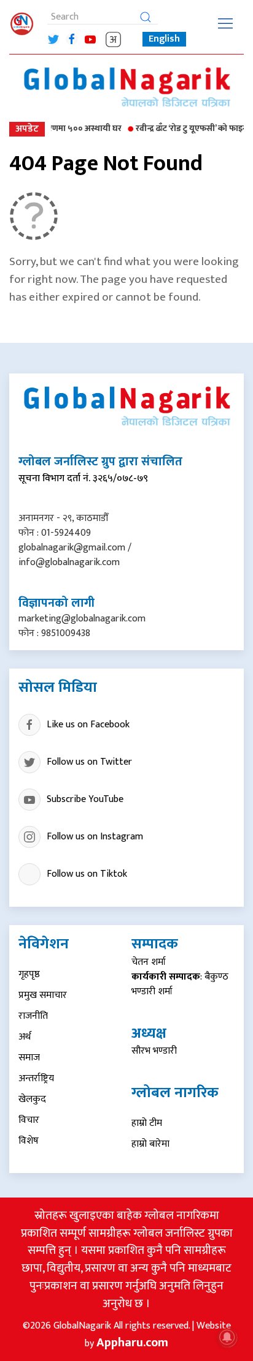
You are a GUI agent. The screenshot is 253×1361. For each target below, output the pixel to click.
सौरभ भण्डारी (154, 1051)
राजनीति (33, 1016)
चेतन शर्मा (148, 962)
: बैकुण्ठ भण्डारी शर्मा (179, 984)
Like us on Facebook (88, 724)
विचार (28, 1120)
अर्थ (24, 1037)
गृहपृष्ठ (29, 974)
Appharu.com (132, 1342)
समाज (29, 1057)
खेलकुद (32, 1099)
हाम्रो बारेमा (150, 1144)
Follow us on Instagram (95, 836)
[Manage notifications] (227, 1337)
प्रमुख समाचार (42, 995)
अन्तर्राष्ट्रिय (36, 1078)
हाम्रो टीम (146, 1123)
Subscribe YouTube (85, 799)
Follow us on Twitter (89, 762)
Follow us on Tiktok (87, 874)
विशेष (28, 1141)
